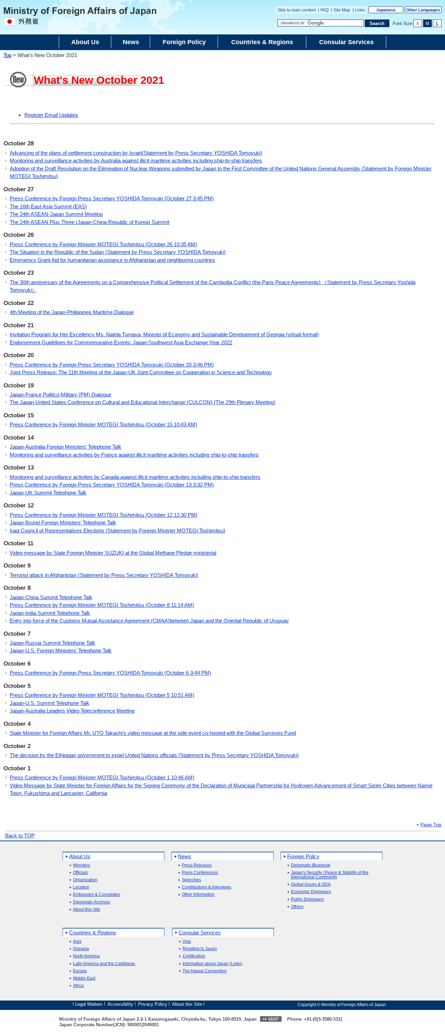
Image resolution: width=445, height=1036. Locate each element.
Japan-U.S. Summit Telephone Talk (49, 703)
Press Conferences (200, 872)
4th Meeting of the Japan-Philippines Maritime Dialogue (72, 312)
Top (7, 55)
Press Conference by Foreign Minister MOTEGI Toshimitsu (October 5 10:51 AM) (102, 695)
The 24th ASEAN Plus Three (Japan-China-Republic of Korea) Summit (89, 222)
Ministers (81, 865)
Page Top (431, 824)
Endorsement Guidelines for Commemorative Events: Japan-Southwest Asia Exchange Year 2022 (121, 342)
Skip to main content (296, 10)
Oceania (81, 949)
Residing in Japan (200, 949)
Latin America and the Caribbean (104, 964)
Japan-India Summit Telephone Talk (50, 613)
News (184, 856)
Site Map (341, 10)
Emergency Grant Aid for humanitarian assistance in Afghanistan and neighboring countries (112, 260)
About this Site (86, 909)
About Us (79, 856)
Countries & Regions (92, 932)
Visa (187, 941)
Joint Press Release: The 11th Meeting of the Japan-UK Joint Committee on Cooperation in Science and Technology (141, 372)
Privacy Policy (152, 1004)
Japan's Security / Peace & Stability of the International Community (330, 875)
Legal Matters (89, 1004)
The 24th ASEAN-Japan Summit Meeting (56, 214)
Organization (85, 880)
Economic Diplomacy (311, 892)
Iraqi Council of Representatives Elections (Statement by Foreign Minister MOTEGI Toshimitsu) (117, 530)
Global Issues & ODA (311, 884)
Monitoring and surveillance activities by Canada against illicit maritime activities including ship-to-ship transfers (135, 477)
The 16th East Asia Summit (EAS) (48, 206)
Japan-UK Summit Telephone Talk (48, 493)
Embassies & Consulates (96, 894)
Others (297, 907)
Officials (80, 872)
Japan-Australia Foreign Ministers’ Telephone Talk (65, 447)
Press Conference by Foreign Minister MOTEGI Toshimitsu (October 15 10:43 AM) (103, 424)
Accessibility (120, 1004)
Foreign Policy (303, 856)
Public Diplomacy (307, 899)
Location (81, 887)
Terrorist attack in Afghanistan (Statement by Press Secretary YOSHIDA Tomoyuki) (104, 575)
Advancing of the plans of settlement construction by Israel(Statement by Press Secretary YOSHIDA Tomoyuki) (136, 153)
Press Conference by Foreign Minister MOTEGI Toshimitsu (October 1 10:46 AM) (102, 777)
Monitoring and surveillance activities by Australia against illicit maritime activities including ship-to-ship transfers (136, 160)
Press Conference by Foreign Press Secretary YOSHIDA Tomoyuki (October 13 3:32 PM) (112, 485)
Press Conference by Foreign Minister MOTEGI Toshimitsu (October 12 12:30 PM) (103, 515)
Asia (77, 941)
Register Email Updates (51, 115)
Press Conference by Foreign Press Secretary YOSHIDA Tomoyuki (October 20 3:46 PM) (112, 365)
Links (360, 10)
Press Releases (197, 865)
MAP (273, 1019)
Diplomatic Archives (91, 902)
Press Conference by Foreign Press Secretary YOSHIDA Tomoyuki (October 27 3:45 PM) (112, 198)
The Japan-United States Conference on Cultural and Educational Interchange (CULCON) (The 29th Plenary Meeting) (142, 402)
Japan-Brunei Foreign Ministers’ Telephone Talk (63, 522)
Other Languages (423, 10)
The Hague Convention (205, 971)
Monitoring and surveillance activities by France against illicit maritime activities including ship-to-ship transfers (134, 455)
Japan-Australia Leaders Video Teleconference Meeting (72, 711)
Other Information (198, 894)
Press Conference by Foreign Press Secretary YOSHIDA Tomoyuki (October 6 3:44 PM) (110, 673)
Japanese (386, 10)
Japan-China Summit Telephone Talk (51, 597)
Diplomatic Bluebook (310, 865)
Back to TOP (20, 835)
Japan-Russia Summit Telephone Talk (52, 643)
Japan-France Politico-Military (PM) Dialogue (60, 394)
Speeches (191, 880)
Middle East (84, 978)
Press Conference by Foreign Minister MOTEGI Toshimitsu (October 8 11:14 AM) (102, 605)
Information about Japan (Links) (212, 964)
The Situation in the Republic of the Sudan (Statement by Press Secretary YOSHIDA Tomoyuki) (118, 252)
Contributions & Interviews (206, 887)
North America (86, 956)
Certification (194, 956)
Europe (80, 971)
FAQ (325, 10)
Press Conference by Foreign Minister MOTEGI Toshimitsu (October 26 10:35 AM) (103, 244)
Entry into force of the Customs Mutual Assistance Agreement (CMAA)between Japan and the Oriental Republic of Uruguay (149, 621)
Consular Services (200, 932)
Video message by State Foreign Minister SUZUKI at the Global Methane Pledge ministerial (113, 553)
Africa (78, 985)
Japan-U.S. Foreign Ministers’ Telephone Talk (61, 650)
